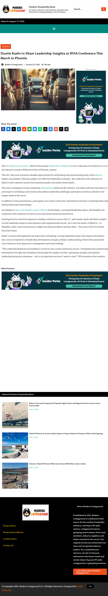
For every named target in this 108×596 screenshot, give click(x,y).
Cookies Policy (10, 539)
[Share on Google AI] (51, 129)
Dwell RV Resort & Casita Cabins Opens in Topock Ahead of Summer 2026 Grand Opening (66, 434)
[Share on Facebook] (3, 129)
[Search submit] (103, 9)
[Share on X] (14, 129)
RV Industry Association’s (17, 166)
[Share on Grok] (61, 129)
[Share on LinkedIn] (19, 129)
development (47, 188)
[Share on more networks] (66, 129)
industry (98, 175)
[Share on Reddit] (24, 129)
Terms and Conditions (13, 532)
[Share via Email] (29, 129)
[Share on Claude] (56, 129)
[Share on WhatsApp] (40, 129)
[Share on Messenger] (8, 129)
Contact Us (8, 545)
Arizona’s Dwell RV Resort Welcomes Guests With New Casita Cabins (57, 464)
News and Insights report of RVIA (31, 210)
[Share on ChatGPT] (45, 129)
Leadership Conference (59, 166)
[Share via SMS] (35, 129)
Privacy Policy (9, 526)
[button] (54, 29)
